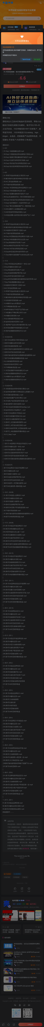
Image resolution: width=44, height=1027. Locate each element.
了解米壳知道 (26, 59)
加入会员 (37, 59)
